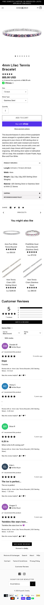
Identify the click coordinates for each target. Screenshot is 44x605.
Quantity (5, 106)
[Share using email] (23, 207)
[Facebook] (19, 574)
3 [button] (20, 56)
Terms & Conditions (20, 561)
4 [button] (22, 56)
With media (9, 338)
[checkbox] (11, 338)
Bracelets (22, 212)
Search (24, 555)
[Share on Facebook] (10, 207)
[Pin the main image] (19, 207)
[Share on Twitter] (15, 207)
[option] (22, 32)
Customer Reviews (22, 567)
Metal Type (6, 97)
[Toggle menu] (2, 7)
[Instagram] (24, 574)
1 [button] (15, 56)
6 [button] (26, 56)
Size (3, 88)
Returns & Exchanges (11, 555)
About (32, 555)
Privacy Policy (35, 561)
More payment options (22, 129)
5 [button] (24, 56)
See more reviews (22, 544)
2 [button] (17, 56)
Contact (7, 561)
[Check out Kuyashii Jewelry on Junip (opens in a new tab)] (26, 548)
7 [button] (29, 56)
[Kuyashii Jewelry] (22, 8)
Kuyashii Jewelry (24, 590)
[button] (7, 74)
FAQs (38, 555)
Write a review (22, 322)
